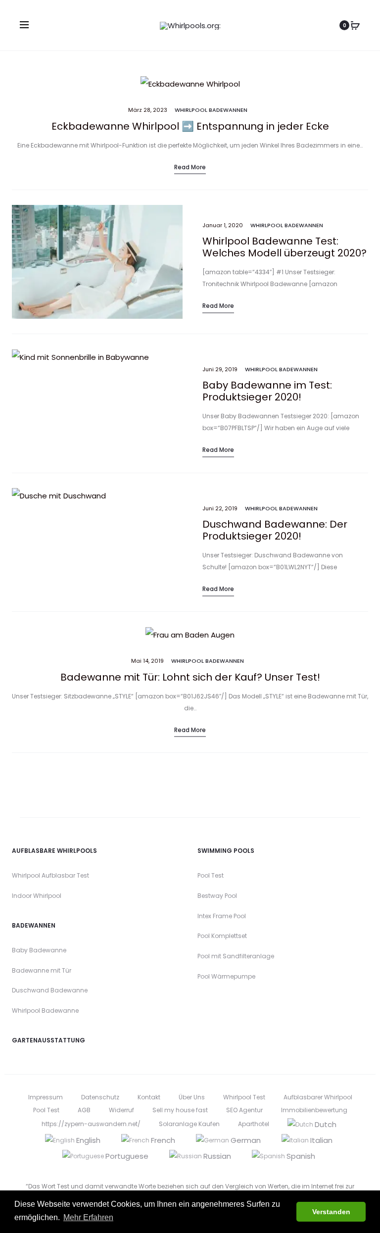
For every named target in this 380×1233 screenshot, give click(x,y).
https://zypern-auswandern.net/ (91, 1124)
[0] (355, 25)
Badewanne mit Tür (41, 970)
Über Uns (192, 1097)
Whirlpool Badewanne (45, 1010)
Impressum (45, 1097)
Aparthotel (253, 1124)
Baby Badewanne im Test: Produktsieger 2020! (267, 391)
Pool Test (210, 875)
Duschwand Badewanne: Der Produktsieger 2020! (274, 530)
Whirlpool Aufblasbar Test (50, 875)
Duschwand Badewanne (50, 990)
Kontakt (149, 1097)
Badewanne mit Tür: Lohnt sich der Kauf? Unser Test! (190, 677)
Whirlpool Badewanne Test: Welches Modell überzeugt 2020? (284, 247)
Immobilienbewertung (314, 1110)
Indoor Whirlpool (36, 895)
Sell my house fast (180, 1110)
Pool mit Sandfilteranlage (235, 956)
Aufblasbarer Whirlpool (318, 1097)
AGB (84, 1110)
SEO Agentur (244, 1110)
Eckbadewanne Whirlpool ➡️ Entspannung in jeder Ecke (190, 126)
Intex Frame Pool (221, 916)
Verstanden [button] (331, 1212)
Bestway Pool (217, 895)
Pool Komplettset (222, 936)
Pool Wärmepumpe (226, 976)
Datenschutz (100, 1097)
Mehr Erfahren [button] (88, 1217)
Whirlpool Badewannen (211, 110)
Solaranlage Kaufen (189, 1124)
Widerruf (121, 1110)
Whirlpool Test (244, 1097)
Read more (190, 167)
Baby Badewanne (39, 950)
